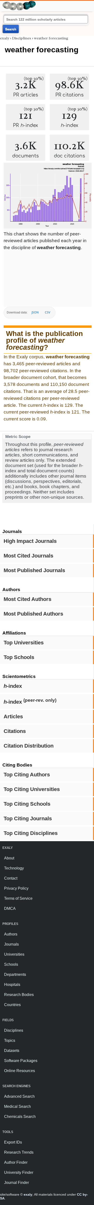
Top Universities (24, 643)
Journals (11, 944)
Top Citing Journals (28, 818)
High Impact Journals (30, 541)
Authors (10, 934)
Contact (10, 878)
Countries (12, 1005)
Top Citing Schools (27, 804)
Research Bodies (19, 995)
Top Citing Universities (32, 789)
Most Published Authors (33, 614)
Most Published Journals (34, 570)
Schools (11, 964)
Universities (14, 954)
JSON (35, 312)
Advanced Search (19, 1096)
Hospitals (12, 985)
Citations (15, 731)
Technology (14, 868)
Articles (13, 716)
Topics (9, 1040)
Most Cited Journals (28, 556)
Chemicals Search (20, 1117)
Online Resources (19, 1071)
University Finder (18, 1172)
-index (13, 686)
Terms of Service (18, 898)
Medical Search (17, 1106)
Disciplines (21, 38)
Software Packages (20, 1061)
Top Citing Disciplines (31, 833)
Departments (15, 974)
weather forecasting (51, 38)
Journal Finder (16, 1183)
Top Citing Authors (27, 775)
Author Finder (15, 1162)
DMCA (10, 908)
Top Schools (19, 657)
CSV (47, 312)
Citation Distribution (29, 746)
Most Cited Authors (27, 599)
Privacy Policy (16, 888)
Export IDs (13, 1142)
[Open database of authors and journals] (19, 3)
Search (10, 29)
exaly (4, 38)
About (9, 858)
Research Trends (19, 1152)
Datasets (11, 1051)
